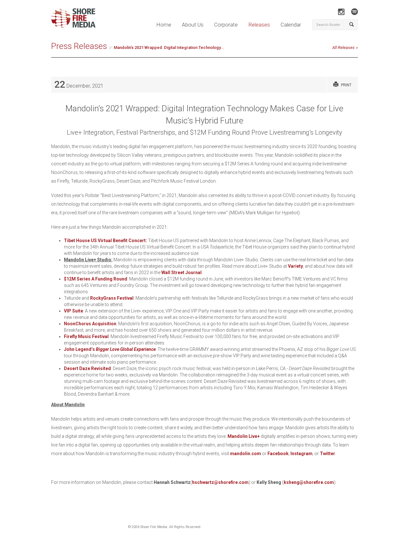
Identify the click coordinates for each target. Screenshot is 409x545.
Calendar (291, 24)
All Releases (343, 47)
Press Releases (79, 46)
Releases (259, 24)
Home (163, 24)
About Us (193, 24)
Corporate (226, 24)
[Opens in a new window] (341, 11)
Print (346, 85)
